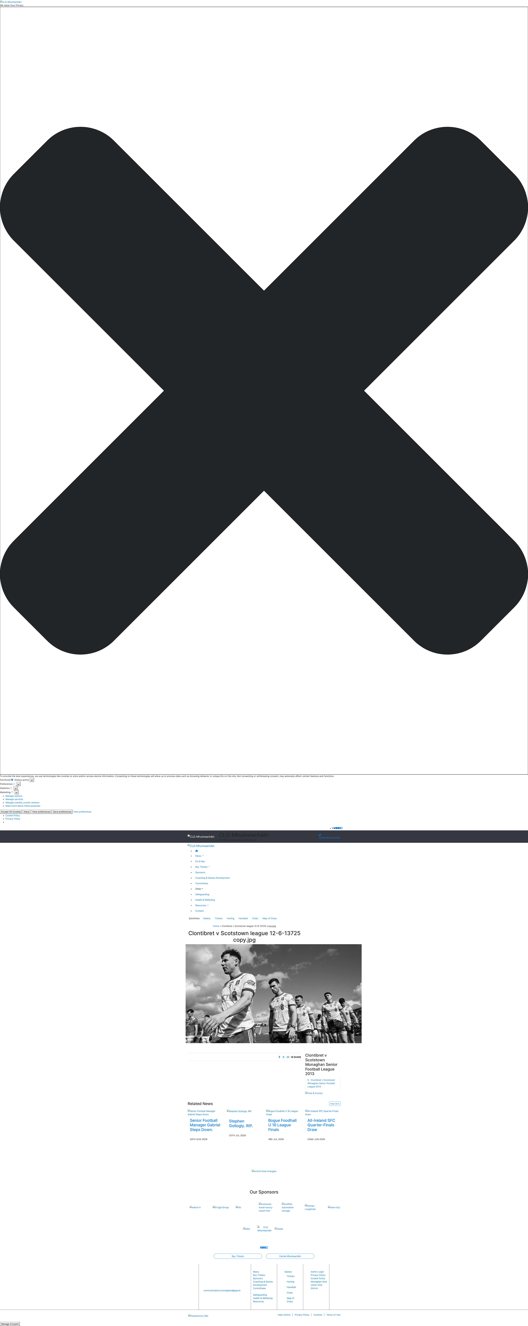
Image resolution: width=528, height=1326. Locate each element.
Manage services (14, 799)
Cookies (318, 1314)
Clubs (255, 918)
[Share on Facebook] (279, 1057)
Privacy (302, 1314)
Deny (26, 811)
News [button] (198, 855)
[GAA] (246, 1228)
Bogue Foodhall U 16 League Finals (282, 1125)
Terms (333, 1314)
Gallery (207, 918)
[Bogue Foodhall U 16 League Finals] (283, 1112)
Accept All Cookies (11, 811)
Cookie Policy (13, 815)
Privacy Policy (13, 818)
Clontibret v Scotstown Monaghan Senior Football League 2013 (321, 1083)
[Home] (266, 851)
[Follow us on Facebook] (336, 828)
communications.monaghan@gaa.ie (222, 1290)
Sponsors (200, 872)
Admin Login (317, 1271)
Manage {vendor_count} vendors (22, 802)
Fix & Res (200, 861)
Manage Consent (10, 1324)
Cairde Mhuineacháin (329, 837)
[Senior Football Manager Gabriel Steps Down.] (205, 1112)
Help (284, 1314)
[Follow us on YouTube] (341, 828)
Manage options (14, 796)
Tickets (218, 918)
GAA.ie (314, 1288)
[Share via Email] (288, 1057)
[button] (264, 390)
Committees (201, 883)
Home (216, 926)
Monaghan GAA (319, 1281)
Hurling (230, 918)
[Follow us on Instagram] (339, 828)
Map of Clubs (270, 918)
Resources (258, 1301)
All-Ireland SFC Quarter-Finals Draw (321, 1125)
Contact (199, 910)
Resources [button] (201, 905)
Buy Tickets (238, 1256)
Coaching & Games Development (212, 877)
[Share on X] (284, 1057)
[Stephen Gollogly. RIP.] (239, 1111)
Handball (243, 918)
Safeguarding (202, 894)
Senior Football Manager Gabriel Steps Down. (205, 1125)
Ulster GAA (316, 1285)
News (256, 1271)
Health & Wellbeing (205, 899)
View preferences (41, 811)
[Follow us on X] (338, 828)
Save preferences (62, 811)
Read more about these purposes (23, 805)
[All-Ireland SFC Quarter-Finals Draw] (322, 1112)
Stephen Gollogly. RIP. (241, 1123)
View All (334, 1104)
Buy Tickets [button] (201, 866)
